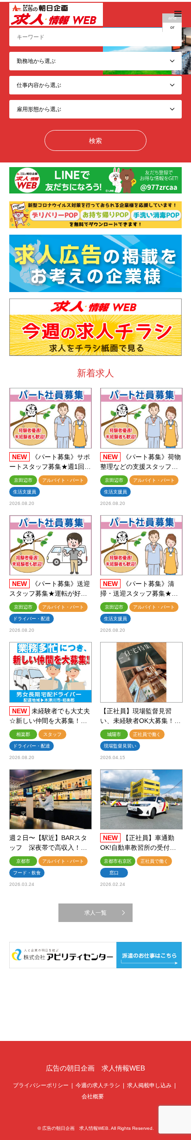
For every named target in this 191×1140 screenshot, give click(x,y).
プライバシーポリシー (41, 1085)
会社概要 (93, 1096)
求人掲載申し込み (149, 1085)
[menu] (177, 14)
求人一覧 (95, 913)
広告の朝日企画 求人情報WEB (95, 1068)
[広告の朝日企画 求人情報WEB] (56, 14)
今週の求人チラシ (98, 1085)
